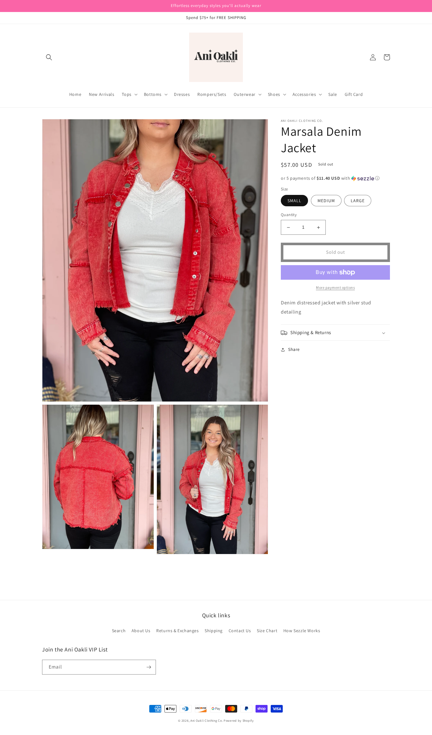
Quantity (289, 215)
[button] (49, 57)
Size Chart (267, 630)
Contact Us (240, 630)
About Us (141, 630)
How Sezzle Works (301, 630)
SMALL (294, 201)
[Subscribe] (149, 667)
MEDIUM (326, 201)
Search (119, 630)
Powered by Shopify (239, 721)
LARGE (358, 201)
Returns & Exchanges (177, 630)
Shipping (214, 630)
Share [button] (294, 349)
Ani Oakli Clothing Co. (207, 721)
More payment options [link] (335, 287)
